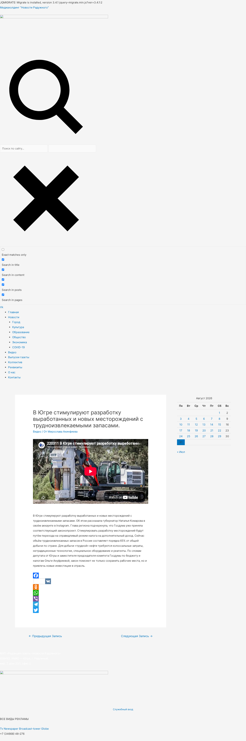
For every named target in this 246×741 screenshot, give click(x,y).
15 (219, 424)
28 (211, 436)
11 (188, 424)
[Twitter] (90, 610)
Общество (19, 337)
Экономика (19, 342)
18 (188, 430)
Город (16, 322)
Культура (18, 327)
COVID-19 (18, 347)
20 (204, 430)
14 (211, 424)
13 (203, 424)
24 (181, 436)
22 (219, 430)
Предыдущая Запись (45, 636)
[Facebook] (90, 575)
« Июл (181, 452)
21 (211, 430)
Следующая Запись (137, 636)
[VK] (90, 581)
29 (219, 436)
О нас (11, 372)
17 (180, 430)
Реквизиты (15, 367)
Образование (21, 332)
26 (196, 436)
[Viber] (90, 598)
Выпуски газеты (18, 357)
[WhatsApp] (90, 593)
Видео (12, 352)
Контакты (14, 377)
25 (188, 436)
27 (204, 436)
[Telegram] (90, 604)
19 (196, 430)
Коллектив (15, 362)
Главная (13, 312)
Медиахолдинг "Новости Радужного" (24, 7)
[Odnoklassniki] (90, 587)
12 (196, 424)
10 (180, 424)
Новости (13, 317)
